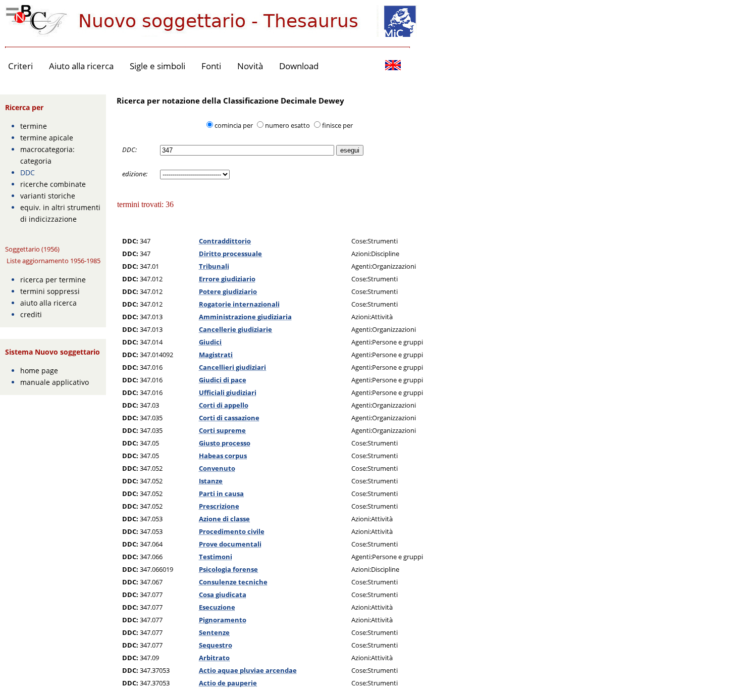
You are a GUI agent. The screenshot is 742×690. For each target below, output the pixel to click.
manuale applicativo (54, 382)
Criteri (20, 66)
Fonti (211, 66)
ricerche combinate (53, 184)
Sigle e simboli (157, 66)
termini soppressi (50, 291)
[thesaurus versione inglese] (393, 66)
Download (299, 66)
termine (33, 126)
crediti (31, 314)
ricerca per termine (53, 279)
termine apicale (46, 137)
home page (39, 370)
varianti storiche (47, 196)
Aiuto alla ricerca (81, 66)
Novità (250, 66)
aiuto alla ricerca (48, 303)
